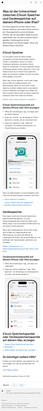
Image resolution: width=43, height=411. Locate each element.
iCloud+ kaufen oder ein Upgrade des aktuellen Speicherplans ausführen (19, 204)
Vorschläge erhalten (10, 370)
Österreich (4, 400)
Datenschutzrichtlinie (7, 405)
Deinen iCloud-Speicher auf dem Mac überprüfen (19, 345)
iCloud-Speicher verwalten (15, 199)
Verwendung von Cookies (30, 407)
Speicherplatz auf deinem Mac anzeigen (20, 350)
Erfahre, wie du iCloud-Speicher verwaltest (19, 99)
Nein (21, 385)
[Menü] (40, 2)
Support (8, 391)
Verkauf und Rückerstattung (9, 407)
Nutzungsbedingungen (20, 405)
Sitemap (20, 407)
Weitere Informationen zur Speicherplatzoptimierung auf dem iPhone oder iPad (21, 248)
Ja (14, 385)
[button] (31, 2)
